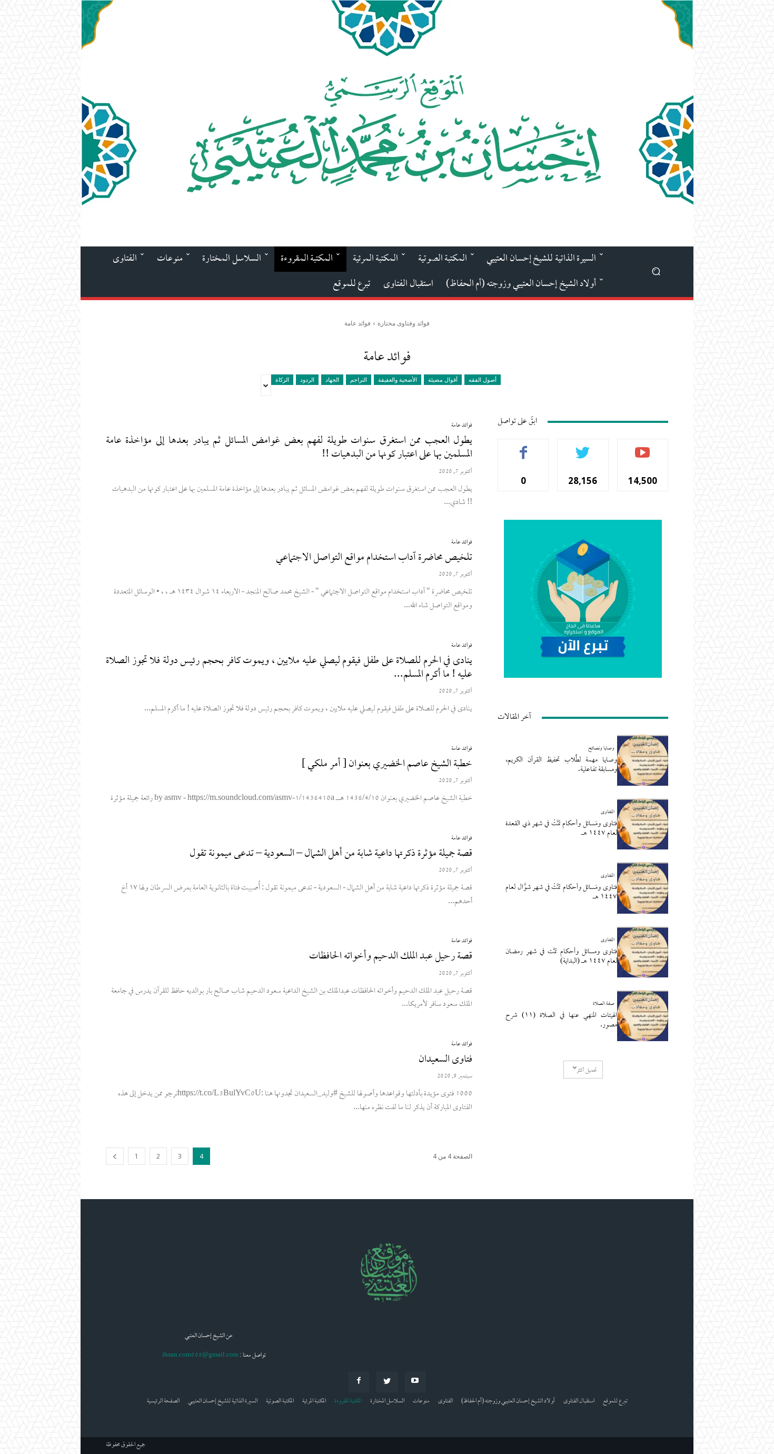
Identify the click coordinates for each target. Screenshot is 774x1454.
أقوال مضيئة (443, 379)
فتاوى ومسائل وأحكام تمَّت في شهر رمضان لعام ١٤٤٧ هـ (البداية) (561, 956)
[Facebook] (359, 1382)
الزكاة (282, 379)
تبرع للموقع (615, 1401)
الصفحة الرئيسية (163, 1401)
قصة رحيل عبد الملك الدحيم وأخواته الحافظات (390, 956)
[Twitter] (386, 1382)
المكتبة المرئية (314, 1401)
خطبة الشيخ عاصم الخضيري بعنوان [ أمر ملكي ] (387, 764)
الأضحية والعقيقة (397, 379)
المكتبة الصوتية (280, 1401)
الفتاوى (607, 812)
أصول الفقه (483, 379)
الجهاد (332, 379)
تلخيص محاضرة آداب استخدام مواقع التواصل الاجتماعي (374, 558)
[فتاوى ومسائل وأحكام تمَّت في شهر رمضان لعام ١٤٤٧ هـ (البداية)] (642, 951)
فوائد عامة (461, 425)
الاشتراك (642, 447)
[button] (655, 271)
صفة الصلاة (603, 1004)
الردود (307, 379)
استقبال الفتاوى (578, 1401)
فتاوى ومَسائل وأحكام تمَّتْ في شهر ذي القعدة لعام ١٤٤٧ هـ (561, 828)
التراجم (358, 379)
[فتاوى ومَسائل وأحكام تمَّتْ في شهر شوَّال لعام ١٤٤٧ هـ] (642, 887)
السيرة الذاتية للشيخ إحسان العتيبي (222, 1401)
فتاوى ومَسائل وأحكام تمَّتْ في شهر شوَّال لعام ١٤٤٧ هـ (561, 892)
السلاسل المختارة (387, 1401)
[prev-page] (115, 1156)
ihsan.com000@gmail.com (200, 1355)
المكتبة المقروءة (348, 1401)
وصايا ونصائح (601, 748)
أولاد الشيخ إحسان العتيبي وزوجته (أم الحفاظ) (508, 1401)
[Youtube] (415, 1382)
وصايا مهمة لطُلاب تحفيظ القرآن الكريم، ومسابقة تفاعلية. (561, 765)
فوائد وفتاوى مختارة (404, 323)
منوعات (421, 1401)
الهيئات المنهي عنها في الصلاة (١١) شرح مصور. (561, 1020)
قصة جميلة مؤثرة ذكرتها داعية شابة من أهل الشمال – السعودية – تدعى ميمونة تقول (331, 854)
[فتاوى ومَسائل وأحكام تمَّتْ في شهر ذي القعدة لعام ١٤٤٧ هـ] (642, 823)
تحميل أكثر (587, 1070)
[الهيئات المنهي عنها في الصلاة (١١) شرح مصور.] (642, 1015)
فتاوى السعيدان (445, 1060)
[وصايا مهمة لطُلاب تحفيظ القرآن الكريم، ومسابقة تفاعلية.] (642, 760)
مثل (523, 447)
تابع (583, 447)
